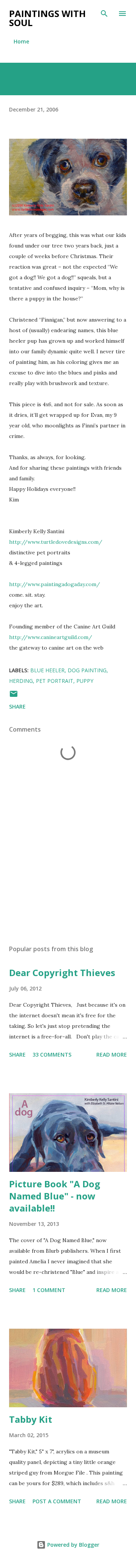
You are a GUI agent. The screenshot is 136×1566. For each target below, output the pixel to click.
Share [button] (17, 706)
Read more (111, 1054)
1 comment (48, 1290)
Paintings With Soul (47, 18)
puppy (84, 680)
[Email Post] (13, 696)
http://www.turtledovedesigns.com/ (55, 542)
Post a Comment (56, 1501)
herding (21, 680)
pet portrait (54, 680)
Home (21, 41)
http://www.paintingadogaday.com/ (54, 584)
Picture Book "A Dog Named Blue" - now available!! (54, 1196)
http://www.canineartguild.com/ (50, 637)
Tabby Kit (30, 1419)
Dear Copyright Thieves (62, 972)
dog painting (87, 670)
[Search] (104, 13)
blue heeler (47, 670)
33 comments (51, 1054)
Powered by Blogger (72, 1544)
